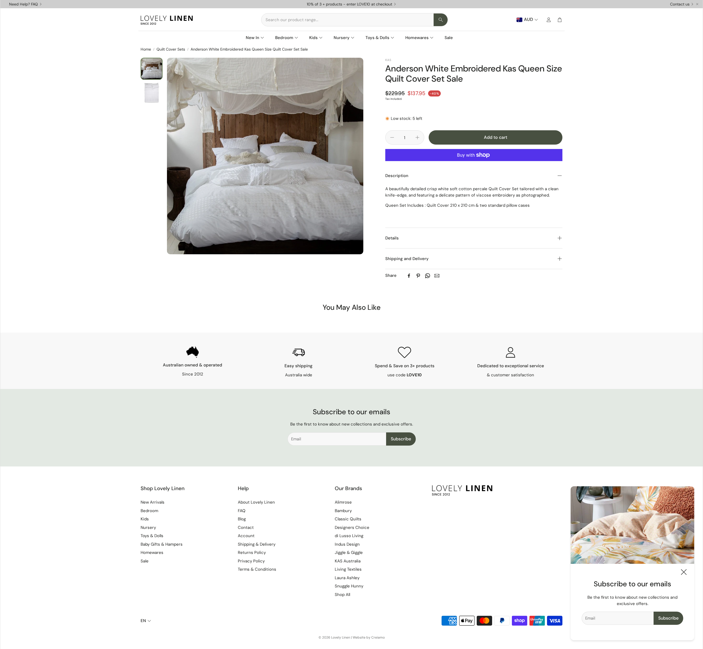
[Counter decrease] (392, 137)
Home (146, 49)
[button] (354, 19)
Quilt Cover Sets (171, 49)
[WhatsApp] (427, 275)
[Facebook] (408, 275)
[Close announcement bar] (697, 4)
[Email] (436, 275)
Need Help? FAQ (23, 4)
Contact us (680, 4)
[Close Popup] (684, 573)
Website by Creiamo (369, 637)
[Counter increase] (417, 137)
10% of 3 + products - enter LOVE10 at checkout (349, 4)
